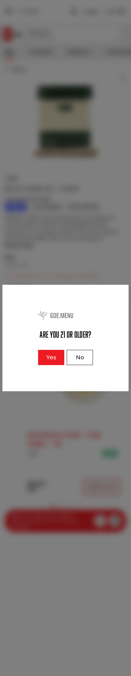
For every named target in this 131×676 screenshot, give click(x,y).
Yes (51, 357)
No (80, 357)
